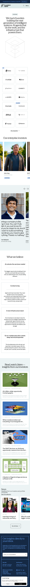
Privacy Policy (5, 572)
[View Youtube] (19, 570)
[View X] (21, 570)
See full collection (6, 494)
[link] (15, 160)
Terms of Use (5, 571)
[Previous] (25, 189)
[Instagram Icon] (17, 570)
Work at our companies (8, 569)
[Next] (28, 189)
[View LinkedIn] (23, 570)
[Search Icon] (23, 5)
